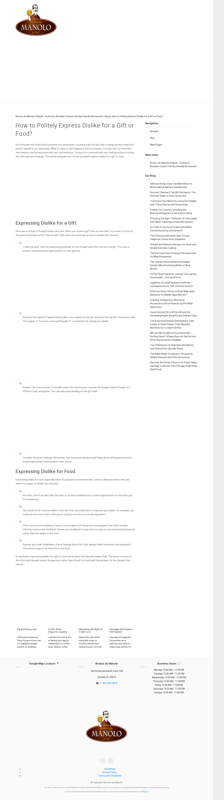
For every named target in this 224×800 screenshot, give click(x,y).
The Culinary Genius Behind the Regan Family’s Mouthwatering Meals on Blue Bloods (170, 265)
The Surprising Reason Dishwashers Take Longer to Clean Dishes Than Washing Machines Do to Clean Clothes (172, 324)
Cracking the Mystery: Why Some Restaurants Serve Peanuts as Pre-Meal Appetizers (171, 303)
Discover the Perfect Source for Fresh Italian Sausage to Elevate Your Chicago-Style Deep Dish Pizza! (173, 366)
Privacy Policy (110, 772)
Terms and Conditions (110, 775)
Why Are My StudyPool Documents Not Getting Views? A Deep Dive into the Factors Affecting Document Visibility (173, 336)
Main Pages (156, 144)
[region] (106, 74)
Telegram (145, 791)
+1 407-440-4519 (108, 683)
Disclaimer (109, 769)
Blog (152, 138)
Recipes (154, 131)
